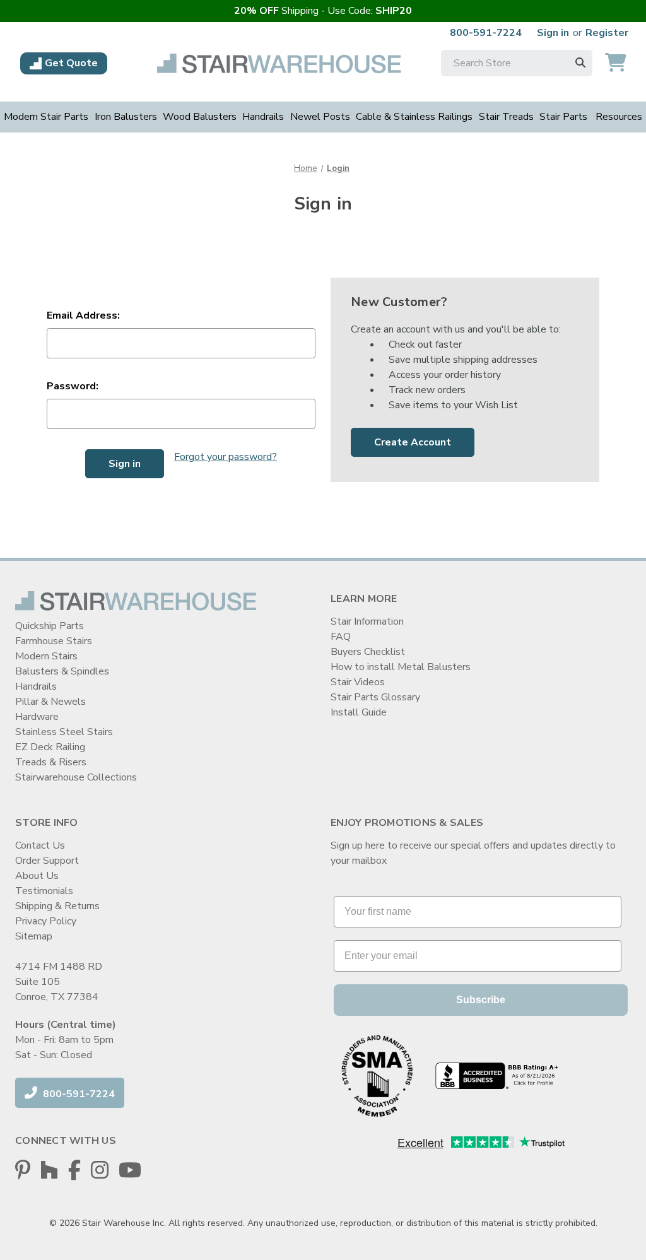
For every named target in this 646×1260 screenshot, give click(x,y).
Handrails (263, 117)
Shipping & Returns (57, 906)
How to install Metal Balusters (401, 667)
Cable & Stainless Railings (414, 117)
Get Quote (71, 63)
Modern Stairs (46, 656)
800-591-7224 (486, 33)
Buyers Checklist (368, 652)
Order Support (47, 861)
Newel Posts (320, 117)
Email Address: (83, 315)
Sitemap (33, 936)
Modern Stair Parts (46, 117)
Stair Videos (358, 682)
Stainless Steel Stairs (64, 732)
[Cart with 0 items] (615, 63)
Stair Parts (563, 117)
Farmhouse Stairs (53, 641)
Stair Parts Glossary (375, 697)
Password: (72, 386)
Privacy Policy (45, 921)
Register (606, 33)
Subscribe (480, 999)
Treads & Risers (50, 762)
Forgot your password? (225, 457)
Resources (619, 117)
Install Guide (359, 712)
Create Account (412, 442)
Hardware (37, 717)
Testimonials (44, 891)
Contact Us (40, 845)
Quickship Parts (49, 626)
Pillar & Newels (50, 702)
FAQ (341, 637)
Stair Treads (506, 117)
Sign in (553, 33)
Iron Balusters (126, 117)
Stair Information (367, 621)
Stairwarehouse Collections (76, 777)
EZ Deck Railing (50, 747)
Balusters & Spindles (62, 671)
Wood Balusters (200, 117)
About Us (37, 876)
